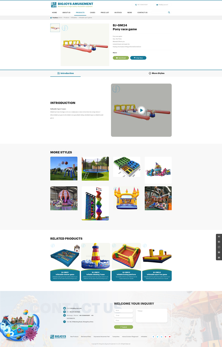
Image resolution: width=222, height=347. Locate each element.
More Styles (158, 73)
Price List (105, 12)
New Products (74, 336)
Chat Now (139, 58)
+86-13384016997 (142, 4)
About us (66, 12)
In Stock (118, 12)
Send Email (122, 58)
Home (54, 12)
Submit (124, 327)
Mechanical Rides (86, 336)
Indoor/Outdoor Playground (130, 336)
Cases (92, 12)
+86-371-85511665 (74, 312)
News (129, 12)
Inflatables (74, 17)
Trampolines (115, 336)
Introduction (67, 73)
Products (80, 12)
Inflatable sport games (85, 17)
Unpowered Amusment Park (102, 336)
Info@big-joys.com (163, 4)
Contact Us (142, 12)
